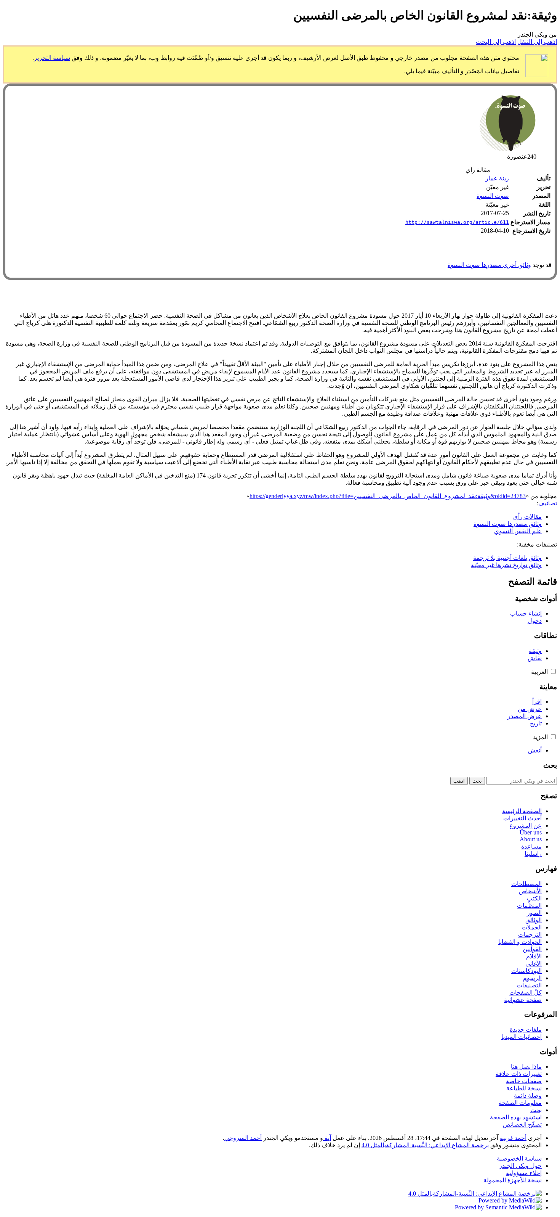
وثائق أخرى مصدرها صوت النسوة (489, 265)
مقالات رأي (527, 516)
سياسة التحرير (52, 58)
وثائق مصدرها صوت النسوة (508, 524)
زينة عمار (497, 178)
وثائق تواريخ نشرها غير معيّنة (506, 565)
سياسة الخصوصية (519, 1158)
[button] (553, 671)
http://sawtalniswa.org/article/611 (457, 222)
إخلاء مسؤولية (524, 1173)
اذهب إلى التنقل (537, 42)
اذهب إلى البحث (496, 42)
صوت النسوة (493, 196)
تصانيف (547, 503)
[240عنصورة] (507, 149)
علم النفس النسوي (518, 531)
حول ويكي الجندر (520, 1165)
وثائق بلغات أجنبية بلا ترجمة (507, 558)
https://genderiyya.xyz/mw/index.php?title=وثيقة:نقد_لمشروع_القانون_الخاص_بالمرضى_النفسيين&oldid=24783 (388, 496)
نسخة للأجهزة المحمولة (512, 1180)
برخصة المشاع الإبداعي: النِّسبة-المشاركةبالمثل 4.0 (425, 1145)
